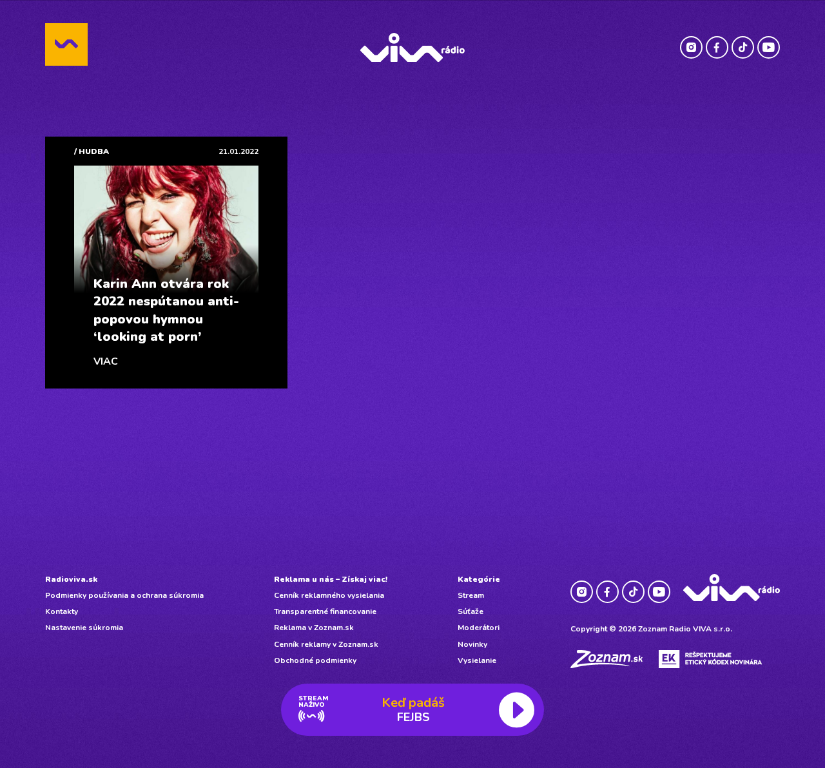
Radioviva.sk (71, 579)
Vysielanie (477, 660)
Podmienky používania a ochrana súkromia (124, 595)
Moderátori (479, 627)
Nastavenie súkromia (84, 627)
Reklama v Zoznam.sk (314, 627)
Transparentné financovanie (325, 611)
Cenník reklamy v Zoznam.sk (326, 644)
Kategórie (479, 579)
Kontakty (61, 611)
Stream (471, 595)
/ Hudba (91, 151)
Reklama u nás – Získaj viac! (330, 579)
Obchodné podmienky (315, 660)
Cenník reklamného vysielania (329, 595)
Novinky (472, 644)
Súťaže (470, 611)
